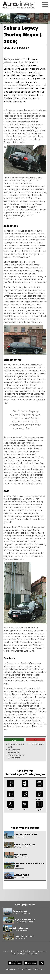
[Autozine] (25, 4)
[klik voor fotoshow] (25, 172)
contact (8, 951)
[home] (40, 964)
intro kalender (22, 951)
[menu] (45, 5)
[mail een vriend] (25, 786)
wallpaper (33, 953)
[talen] (25, 806)
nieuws (21, 953)
